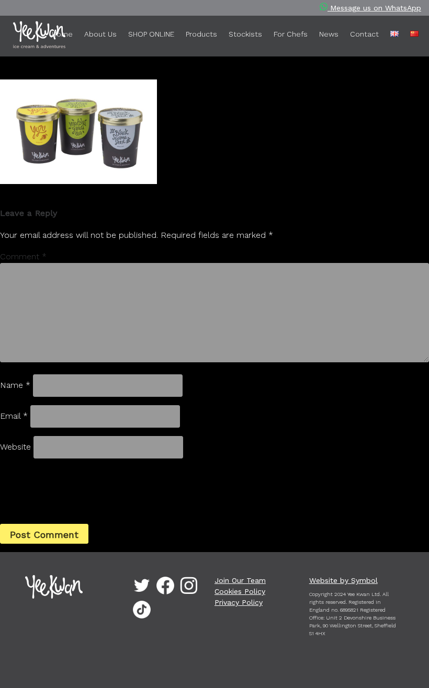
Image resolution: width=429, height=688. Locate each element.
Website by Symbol (343, 580)
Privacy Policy (238, 602)
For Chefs (291, 34)
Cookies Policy (239, 591)
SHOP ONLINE (151, 34)
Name (15, 385)
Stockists (245, 34)
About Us (100, 34)
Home (62, 34)
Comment (23, 256)
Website (15, 447)
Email (14, 416)
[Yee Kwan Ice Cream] (23, 36)
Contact (364, 34)
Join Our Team (240, 580)
